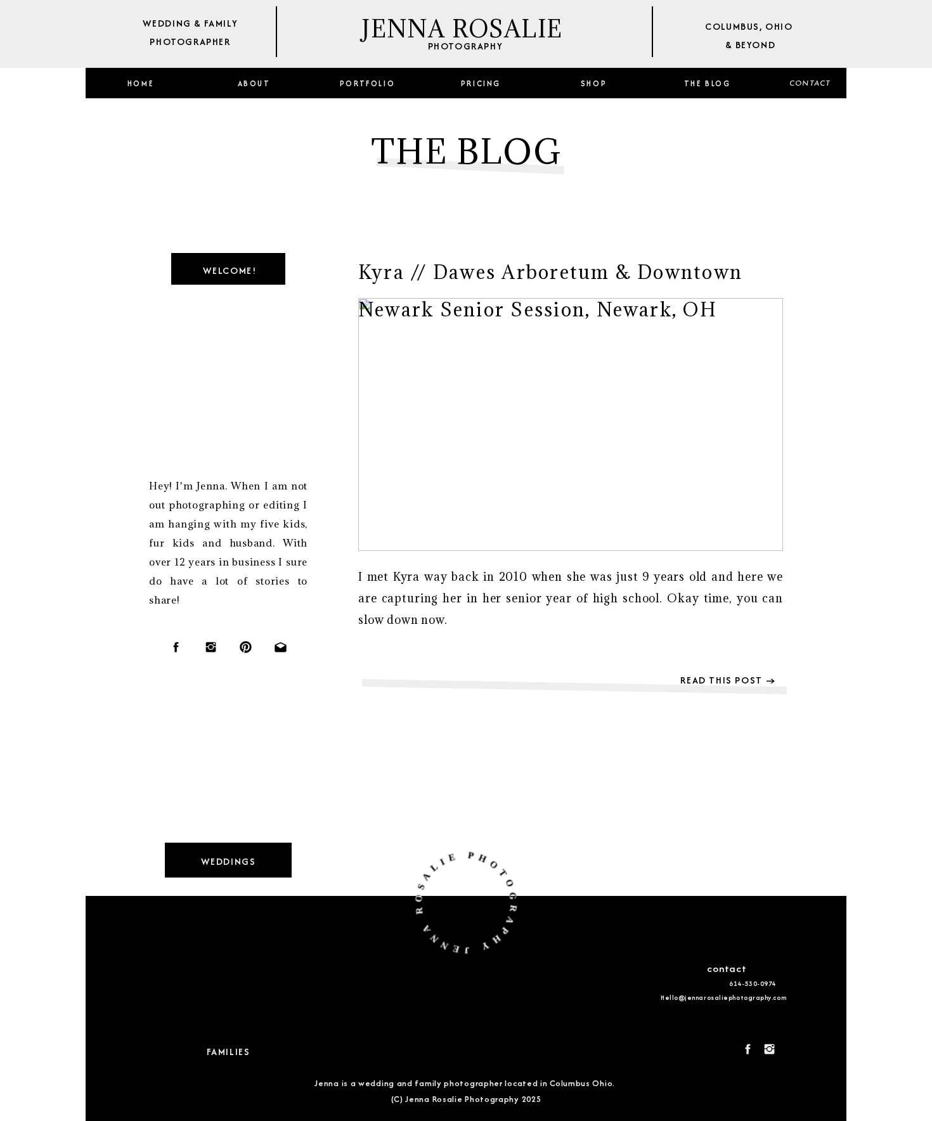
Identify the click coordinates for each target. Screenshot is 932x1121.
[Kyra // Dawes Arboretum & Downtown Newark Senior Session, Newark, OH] (570, 424)
